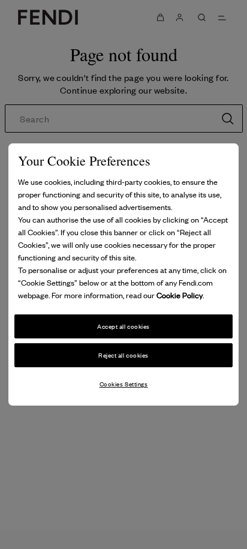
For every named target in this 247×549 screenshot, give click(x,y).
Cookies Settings (124, 384)
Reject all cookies (123, 355)
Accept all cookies (123, 327)
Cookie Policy (179, 295)
